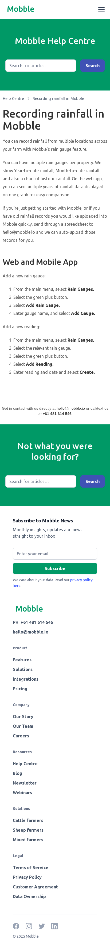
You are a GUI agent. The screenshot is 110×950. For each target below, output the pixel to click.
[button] (100, 9)
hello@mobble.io (71, 408)
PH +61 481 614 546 (33, 622)
